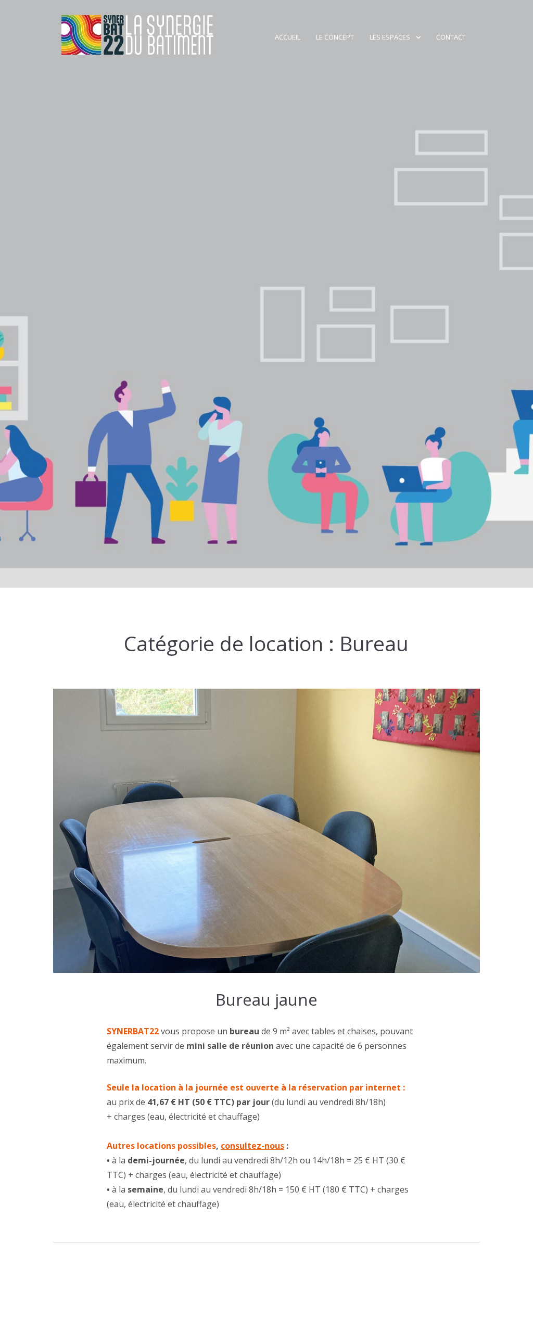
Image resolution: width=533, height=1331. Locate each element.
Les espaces (390, 37)
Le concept (335, 37)
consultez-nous (252, 1145)
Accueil (287, 37)
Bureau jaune (266, 999)
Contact (451, 37)
